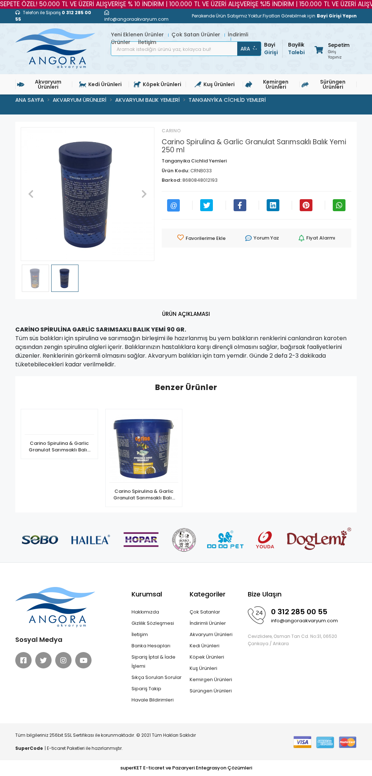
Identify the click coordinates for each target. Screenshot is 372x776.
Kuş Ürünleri (203, 668)
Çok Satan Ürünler (196, 34)
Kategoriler (208, 594)
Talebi (296, 48)
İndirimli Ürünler (208, 623)
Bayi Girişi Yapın (337, 16)
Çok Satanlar (205, 611)
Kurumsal (147, 594)
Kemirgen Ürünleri (211, 679)
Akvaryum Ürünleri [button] (48, 84)
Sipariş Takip (146, 688)
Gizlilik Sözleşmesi (153, 623)
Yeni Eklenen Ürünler (138, 34)
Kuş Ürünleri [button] (219, 84)
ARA (245, 48)
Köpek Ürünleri (207, 657)
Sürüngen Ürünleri (211, 690)
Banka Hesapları (151, 645)
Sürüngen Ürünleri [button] (332, 84)
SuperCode (29, 748)
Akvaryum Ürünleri (211, 634)
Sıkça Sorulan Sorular (157, 677)
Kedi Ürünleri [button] (105, 84)
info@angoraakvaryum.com (304, 620)
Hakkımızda (145, 611)
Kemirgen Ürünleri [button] (275, 84)
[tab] (186, 314)
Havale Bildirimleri (153, 699)
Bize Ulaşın (265, 594)
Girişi (271, 48)
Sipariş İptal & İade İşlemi (153, 662)
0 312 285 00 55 (299, 612)
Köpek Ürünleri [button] (162, 84)
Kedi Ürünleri (204, 645)
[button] (331, 49)
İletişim (140, 634)
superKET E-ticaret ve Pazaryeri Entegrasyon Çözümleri (186, 767)
